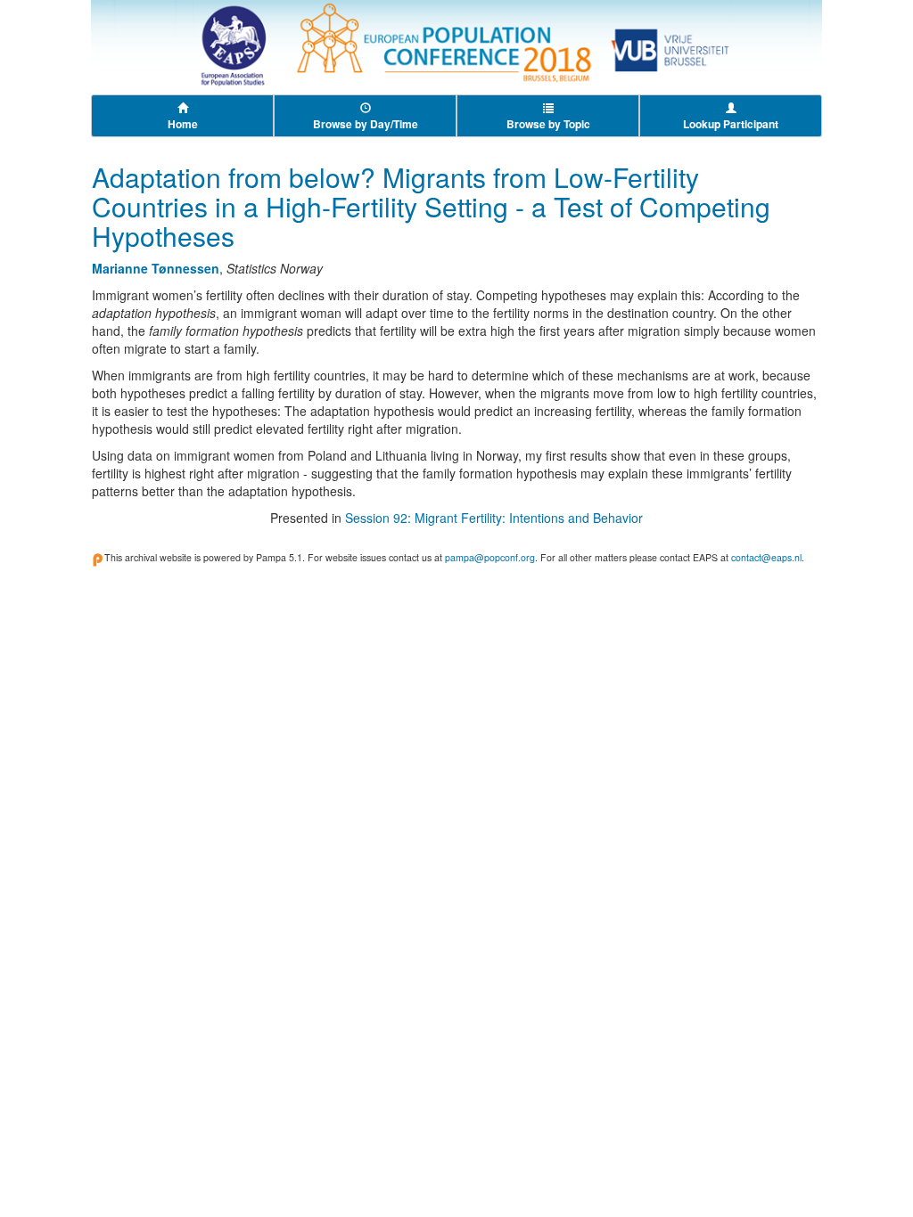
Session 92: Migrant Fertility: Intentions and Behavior (494, 518)
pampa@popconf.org (490, 557)
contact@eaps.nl (766, 557)
